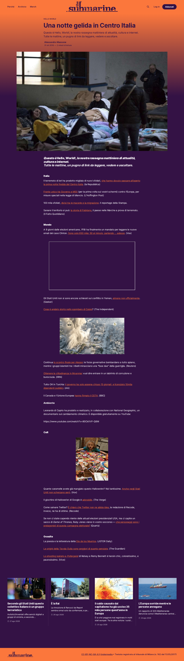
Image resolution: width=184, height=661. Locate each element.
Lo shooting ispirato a (61, 556)
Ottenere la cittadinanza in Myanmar (63, 373)
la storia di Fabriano (81, 210)
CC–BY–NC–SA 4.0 (90, 654)
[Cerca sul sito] (148, 7)
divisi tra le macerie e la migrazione (80, 203)
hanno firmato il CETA (86, 395)
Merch (33, 6)
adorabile (87, 499)
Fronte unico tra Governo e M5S (61, 191)
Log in (157, 6)
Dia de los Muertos (86, 541)
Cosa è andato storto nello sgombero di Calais (68, 309)
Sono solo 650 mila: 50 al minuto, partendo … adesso (96, 233)
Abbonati (169, 7)
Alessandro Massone (55, 42)
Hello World (50, 19)
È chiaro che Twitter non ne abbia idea (88, 507)
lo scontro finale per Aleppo (68, 362)
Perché (10, 6)
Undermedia (106, 654)
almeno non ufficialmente (126, 298)
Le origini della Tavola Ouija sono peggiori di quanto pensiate (76, 548)
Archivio (22, 6)
